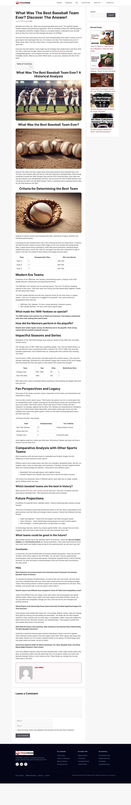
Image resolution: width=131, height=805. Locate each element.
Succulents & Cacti (83, 761)
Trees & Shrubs (82, 764)
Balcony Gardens (62, 761)
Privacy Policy (20, 775)
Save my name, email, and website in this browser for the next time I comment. (46, 730)
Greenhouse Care (62, 764)
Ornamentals (81, 758)
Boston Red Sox (60, 51)
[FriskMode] (23, 2)
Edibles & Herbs (82, 755)
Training (59, 2)
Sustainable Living (104, 764)
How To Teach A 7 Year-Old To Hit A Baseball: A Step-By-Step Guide (101, 49)
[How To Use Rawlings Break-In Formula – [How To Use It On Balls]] (102, 60)
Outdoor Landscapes (63, 758)
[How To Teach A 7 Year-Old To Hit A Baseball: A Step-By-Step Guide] (102, 38)
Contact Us (110, 2)
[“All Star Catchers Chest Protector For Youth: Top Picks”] (102, 100)
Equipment (68, 2)
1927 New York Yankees (34, 491)
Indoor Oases (61, 755)
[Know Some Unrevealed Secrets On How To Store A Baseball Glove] (102, 80)
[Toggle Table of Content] (30, 66)
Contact (47, 775)
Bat (77, 2)
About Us (40, 775)
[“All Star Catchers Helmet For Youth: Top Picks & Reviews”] (102, 121)
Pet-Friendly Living (104, 755)
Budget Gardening (104, 758)
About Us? (97, 2)
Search (92, 12)
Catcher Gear (86, 2)
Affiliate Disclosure (31, 775)
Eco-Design (102, 761)
